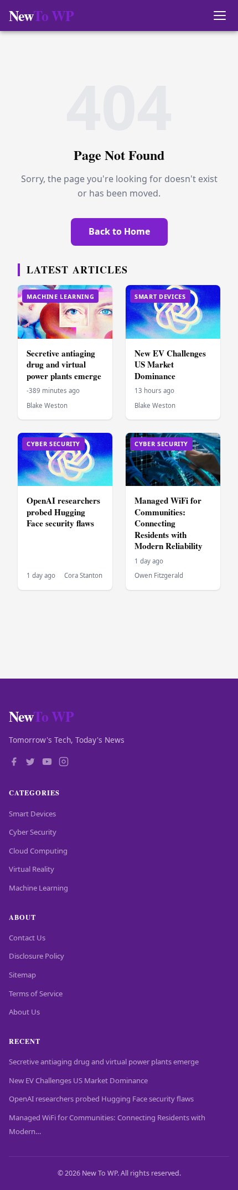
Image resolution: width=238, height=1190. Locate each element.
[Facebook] (14, 762)
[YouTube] (47, 762)
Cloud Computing (38, 851)
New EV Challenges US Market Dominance (170, 364)
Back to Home (119, 231)
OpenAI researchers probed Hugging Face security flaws (63, 511)
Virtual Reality (31, 869)
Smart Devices (32, 814)
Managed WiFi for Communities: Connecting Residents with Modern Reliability (168, 523)
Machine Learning (38, 888)
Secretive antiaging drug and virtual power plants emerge (64, 364)
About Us (24, 1012)
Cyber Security (32, 832)
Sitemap (22, 975)
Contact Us (27, 938)
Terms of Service (36, 993)
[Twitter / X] (30, 762)
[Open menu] (219, 16)
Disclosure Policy (36, 956)
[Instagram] (64, 762)
